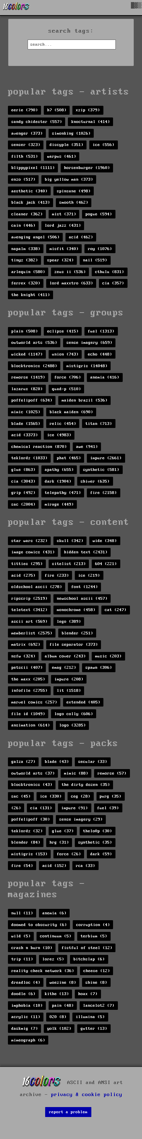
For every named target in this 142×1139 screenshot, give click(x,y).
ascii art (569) (29, 621)
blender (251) (77, 633)
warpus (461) (61, 156)
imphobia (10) (27, 1005)
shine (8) (96, 982)
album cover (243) (65, 656)
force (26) (69, 854)
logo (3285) (72, 725)
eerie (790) (24, 110)
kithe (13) (57, 994)
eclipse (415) (63, 331)
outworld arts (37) (33, 773)
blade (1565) (25, 423)
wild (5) (21, 936)
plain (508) (24, 331)
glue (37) (63, 831)
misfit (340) (64, 249)
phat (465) (69, 458)
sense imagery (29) (81, 819)
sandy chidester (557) (36, 122)
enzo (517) (23, 179)
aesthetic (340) (29, 191)
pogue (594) (98, 214)
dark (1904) (58, 481)
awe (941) (87, 446)
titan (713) (98, 423)
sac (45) (21, 796)
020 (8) (58, 1017)
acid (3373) (24, 435)
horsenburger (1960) (87, 168)
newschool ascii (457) (82, 598)
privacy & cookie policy (86, 1094)
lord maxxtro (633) (71, 283)
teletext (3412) (29, 610)
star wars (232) (29, 541)
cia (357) (113, 283)
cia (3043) (23, 481)
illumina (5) (90, 1017)
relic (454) (63, 423)
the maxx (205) (28, 679)
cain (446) (23, 225)
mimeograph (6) (28, 1040)
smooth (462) (73, 202)
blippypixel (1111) (33, 168)
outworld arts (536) (34, 342)
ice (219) (89, 575)
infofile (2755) (29, 690)
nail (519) (95, 260)
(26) (16, 808)
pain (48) (63, 1005)
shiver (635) (95, 481)
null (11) (22, 913)
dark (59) (101, 854)
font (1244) (84, 587)
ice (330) (51, 796)
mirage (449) (59, 504)
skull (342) (70, 541)
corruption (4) (93, 925)
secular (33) (92, 761)
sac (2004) (23, 504)
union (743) (65, 354)
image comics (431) (33, 552)
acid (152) (54, 866)
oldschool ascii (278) (36, 587)
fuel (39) (108, 808)
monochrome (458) (76, 610)
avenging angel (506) (35, 237)
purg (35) (110, 796)
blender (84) (25, 842)
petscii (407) (27, 667)
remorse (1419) (28, 377)
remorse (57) (112, 773)
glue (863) (23, 469)
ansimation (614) (30, 725)
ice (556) (103, 145)
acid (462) (81, 237)
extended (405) (83, 702)
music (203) (108, 656)
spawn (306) (98, 667)
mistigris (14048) (87, 366)
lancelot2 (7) (98, 1005)
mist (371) (64, 214)
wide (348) (105, 541)
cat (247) (115, 610)
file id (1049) (28, 714)
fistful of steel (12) (87, 948)
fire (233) (57, 575)
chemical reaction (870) (39, 446)
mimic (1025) (25, 412)
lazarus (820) (27, 389)
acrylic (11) (25, 1017)
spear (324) (60, 260)
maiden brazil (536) (85, 400)
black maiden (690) (71, 412)
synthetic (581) (101, 469)
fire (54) (22, 866)
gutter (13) (94, 1028)
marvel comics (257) (34, 702)
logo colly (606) (73, 714)
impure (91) (74, 808)
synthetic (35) (95, 842)
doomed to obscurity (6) (39, 925)
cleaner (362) (27, 214)
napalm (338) (25, 249)
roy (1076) (100, 249)
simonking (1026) (71, 133)
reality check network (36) (42, 971)
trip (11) (22, 959)
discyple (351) (66, 145)
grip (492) (23, 492)
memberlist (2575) (31, 633)
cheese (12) (96, 971)
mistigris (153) (29, 854)
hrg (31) (59, 842)
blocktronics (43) (31, 784)
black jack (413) (30, 202)
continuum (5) (55, 936)
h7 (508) (57, 110)
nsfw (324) (23, 656)
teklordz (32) (27, 831)
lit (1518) (69, 690)
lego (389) (69, 621)
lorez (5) (53, 959)
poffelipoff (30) (30, 819)
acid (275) (23, 575)
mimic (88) (76, 773)
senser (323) (25, 145)
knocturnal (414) (90, 122)
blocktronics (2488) (34, 366)
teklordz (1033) (29, 458)
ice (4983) (59, 435)
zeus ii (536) (70, 272)
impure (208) (68, 679)
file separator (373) (74, 644)
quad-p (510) (66, 389)
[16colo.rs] (16, 7)
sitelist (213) (69, 564)
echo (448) (100, 354)
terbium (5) (94, 936)
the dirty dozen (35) (86, 784)
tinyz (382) (24, 260)
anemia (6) (54, 913)
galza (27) (23, 761)
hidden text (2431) (86, 552)
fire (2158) (103, 492)
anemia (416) (104, 377)
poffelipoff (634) (31, 400)
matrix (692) (25, 644)
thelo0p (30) (97, 831)
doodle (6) (23, 994)
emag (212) (64, 667)
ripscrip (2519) (29, 598)
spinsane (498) (74, 191)
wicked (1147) (27, 354)
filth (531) (24, 156)
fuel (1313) (101, 331)
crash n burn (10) (31, 948)
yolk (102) (59, 1028)
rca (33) (85, 866)
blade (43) (57, 761)
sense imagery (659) (89, 342)
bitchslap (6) (89, 959)
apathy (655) (59, 469)
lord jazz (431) (63, 225)
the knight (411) (30, 295)
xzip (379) (88, 110)
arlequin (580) (28, 272)
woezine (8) (63, 982)
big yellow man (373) (69, 179)
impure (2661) (106, 458)
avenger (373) (27, 133)
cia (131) (41, 808)
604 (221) (106, 564)
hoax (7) (88, 994)
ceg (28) (80, 796)
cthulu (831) (109, 272)
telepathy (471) (63, 492)
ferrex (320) (25, 283)
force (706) (67, 377)
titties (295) (27, 564)
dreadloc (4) (25, 982)
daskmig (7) (24, 1028)
